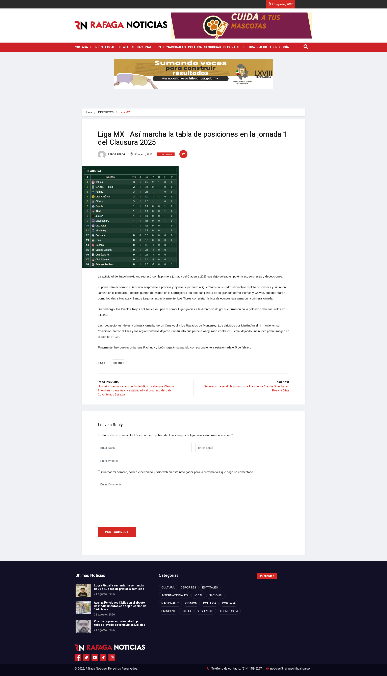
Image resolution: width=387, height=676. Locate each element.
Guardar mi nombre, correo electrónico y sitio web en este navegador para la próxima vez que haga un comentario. (177, 472)
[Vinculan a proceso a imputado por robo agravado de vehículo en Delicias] (83, 626)
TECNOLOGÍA (279, 47)
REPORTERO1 (116, 154)
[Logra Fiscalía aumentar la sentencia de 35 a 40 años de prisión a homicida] (83, 590)
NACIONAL (216, 595)
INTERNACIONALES (172, 47)
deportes (118, 362)
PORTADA (81, 47)
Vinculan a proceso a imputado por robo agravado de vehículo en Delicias (119, 623)
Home (88, 112)
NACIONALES (145, 47)
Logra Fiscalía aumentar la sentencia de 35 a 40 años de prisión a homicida (119, 587)
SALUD (262, 47)
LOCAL (110, 47)
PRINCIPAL (168, 611)
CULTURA (248, 47)
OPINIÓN (96, 47)
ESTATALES (126, 47)
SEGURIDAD (212, 47)
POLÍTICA (195, 47)
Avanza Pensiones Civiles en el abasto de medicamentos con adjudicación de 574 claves (120, 606)
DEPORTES (231, 47)
